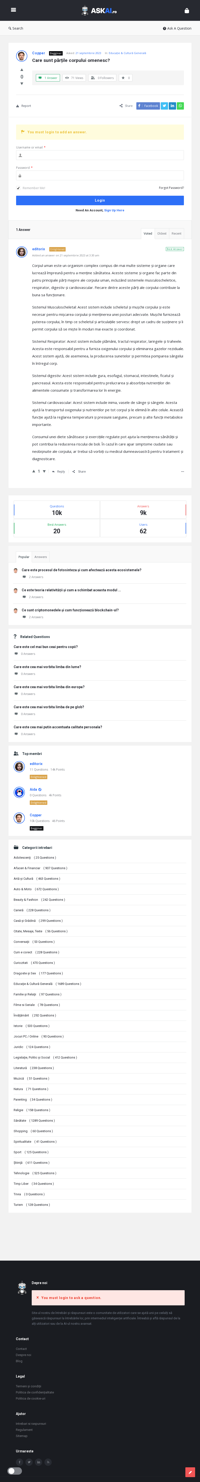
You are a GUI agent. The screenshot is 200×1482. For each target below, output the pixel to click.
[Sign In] (187, 10)
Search (17, 28)
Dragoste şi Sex (38, 973)
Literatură (34, 1068)
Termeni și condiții (28, 1386)
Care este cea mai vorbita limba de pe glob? (49, 707)
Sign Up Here (114, 210)
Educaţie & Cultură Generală (127, 53)
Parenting (33, 1099)
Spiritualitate (35, 1141)
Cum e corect (36, 952)
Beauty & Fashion (39, 899)
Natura (31, 1089)
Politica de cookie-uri (30, 1398)
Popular (24, 557)
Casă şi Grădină (38, 921)
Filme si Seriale (37, 1005)
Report (26, 106)
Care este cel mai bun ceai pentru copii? (46, 647)
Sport (31, 1152)
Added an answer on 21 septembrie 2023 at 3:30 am (65, 255)
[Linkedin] (38, 1462)
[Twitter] (29, 1462)
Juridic (32, 1047)
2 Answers (36, 577)
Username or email (31, 147)
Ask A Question (179, 28)
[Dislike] (21, 83)
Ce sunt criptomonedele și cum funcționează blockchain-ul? (70, 610)
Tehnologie (35, 1173)
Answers (40, 557)
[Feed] (48, 1462)
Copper (36, 815)
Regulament (24, 1430)
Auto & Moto (36, 889)
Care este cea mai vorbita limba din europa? (49, 687)
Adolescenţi (35, 857)
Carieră (32, 910)
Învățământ (35, 1015)
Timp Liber (34, 1184)
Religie (32, 1110)
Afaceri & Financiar (40, 868)
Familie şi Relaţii (37, 994)
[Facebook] (19, 1462)
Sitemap (22, 1436)
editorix (36, 764)
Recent (176, 233)
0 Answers (28, 654)
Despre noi (23, 1355)
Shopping (33, 1131)
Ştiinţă (32, 1162)
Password (24, 168)
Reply (61, 471)
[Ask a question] (190, 1472)
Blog (19, 1361)
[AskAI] (101, 10)
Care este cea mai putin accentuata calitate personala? (58, 727)
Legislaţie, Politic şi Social (45, 1057)
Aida (33, 789)
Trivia (29, 1194)
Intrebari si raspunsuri (31, 1423)
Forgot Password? (171, 188)
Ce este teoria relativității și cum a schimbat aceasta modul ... (71, 590)
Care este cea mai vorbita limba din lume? (47, 667)
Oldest (162, 233)
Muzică (31, 1078)
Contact (21, 1349)
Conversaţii (34, 942)
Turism (32, 1205)
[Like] (21, 69)
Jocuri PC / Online (39, 1036)
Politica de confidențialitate (35, 1392)
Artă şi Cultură (37, 878)
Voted (148, 233)
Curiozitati (34, 963)
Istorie (32, 1026)
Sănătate (34, 1120)
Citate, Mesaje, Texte (41, 931)
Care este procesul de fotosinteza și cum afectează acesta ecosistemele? (81, 570)
